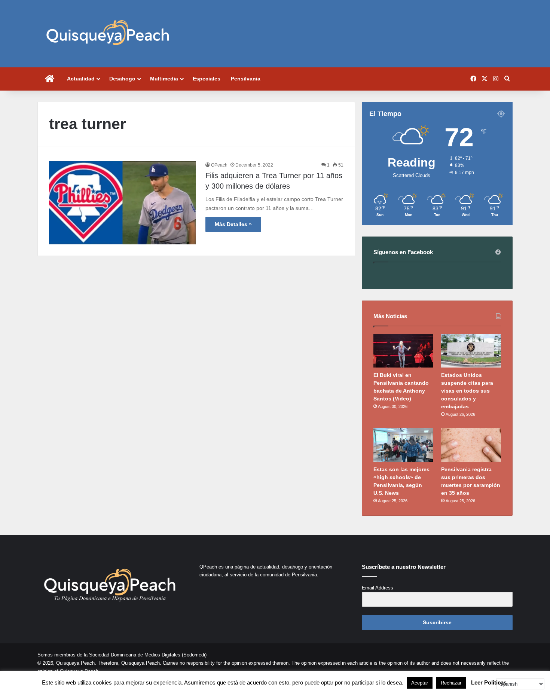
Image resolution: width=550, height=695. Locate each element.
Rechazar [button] (451, 683)
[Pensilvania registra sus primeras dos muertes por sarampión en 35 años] (471, 444)
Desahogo (122, 79)
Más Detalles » (233, 224)
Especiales (206, 79)
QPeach (219, 165)
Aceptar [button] (419, 683)
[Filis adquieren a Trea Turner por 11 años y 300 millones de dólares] (122, 202)
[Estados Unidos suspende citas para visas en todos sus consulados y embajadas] (471, 351)
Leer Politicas (489, 682)
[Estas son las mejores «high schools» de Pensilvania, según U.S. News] (403, 444)
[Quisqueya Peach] (107, 33)
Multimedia (164, 79)
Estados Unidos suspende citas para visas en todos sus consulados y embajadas (467, 390)
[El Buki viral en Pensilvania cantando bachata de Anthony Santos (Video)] (403, 351)
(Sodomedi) (194, 655)
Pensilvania (245, 79)
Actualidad (81, 79)
